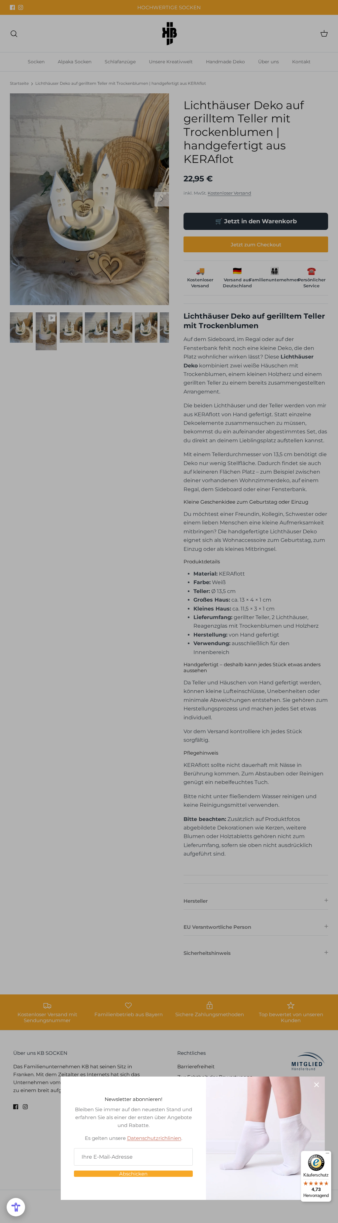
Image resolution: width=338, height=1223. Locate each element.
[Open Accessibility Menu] (16, 1207)
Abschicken (133, 1174)
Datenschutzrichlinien (154, 1138)
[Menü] (327, 1155)
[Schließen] (316, 1085)
